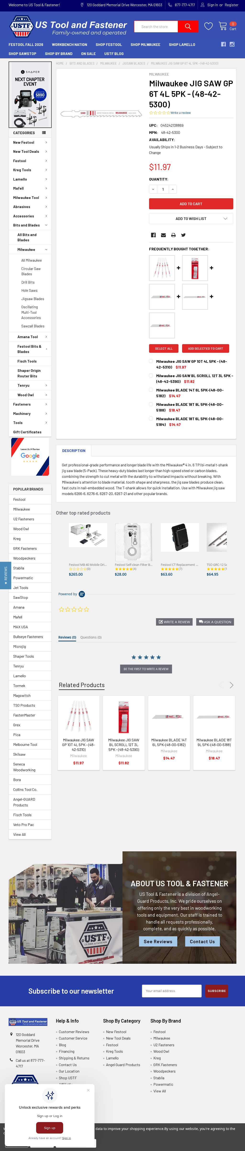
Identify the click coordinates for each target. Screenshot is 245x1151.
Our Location (69, 1071)
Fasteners (22, 404)
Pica (16, 734)
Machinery (22, 413)
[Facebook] (153, 235)
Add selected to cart (205, 348)
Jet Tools (20, 587)
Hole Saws (29, 290)
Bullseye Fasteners (28, 636)
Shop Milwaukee (145, 44)
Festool (19, 161)
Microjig (19, 646)
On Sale (88, 53)
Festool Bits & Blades (29, 349)
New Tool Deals (26, 151)
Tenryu (23, 385)
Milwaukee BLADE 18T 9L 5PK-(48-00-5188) (214, 742)
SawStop (20, 597)
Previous (221, 685)
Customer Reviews (74, 1031)
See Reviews (158, 941)
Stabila (18, 568)
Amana (18, 607)
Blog (62, 1044)
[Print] (173, 235)
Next (230, 685)
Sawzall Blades (33, 326)
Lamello (20, 179)
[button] (30, 95)
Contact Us (202, 941)
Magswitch (22, 695)
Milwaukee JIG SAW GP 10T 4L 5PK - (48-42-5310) (78, 745)
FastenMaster (24, 715)
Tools (17, 422)
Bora (17, 779)
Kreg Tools (22, 170)
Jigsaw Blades (32, 299)
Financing (66, 1051)
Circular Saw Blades (31, 271)
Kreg (17, 538)
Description (73, 450)
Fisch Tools (27, 361)
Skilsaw (19, 754)
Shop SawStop (22, 53)
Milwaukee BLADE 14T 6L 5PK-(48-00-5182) (169, 742)
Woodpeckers (24, 558)
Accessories (23, 216)
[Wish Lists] (211, 26)
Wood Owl (25, 395)
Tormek (19, 685)
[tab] (67, 638)
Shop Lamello (182, 44)
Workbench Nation (69, 44)
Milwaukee (26, 249)
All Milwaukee (31, 260)
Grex (16, 724)
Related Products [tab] (82, 684)
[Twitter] (183, 235)
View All (19, 834)
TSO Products (24, 705)
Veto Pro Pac (23, 824)
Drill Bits (28, 282)
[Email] (163, 235)
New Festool (23, 142)
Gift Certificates (27, 432)
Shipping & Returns (74, 1058)
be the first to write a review (146, 669)
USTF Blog (114, 53)
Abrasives (21, 206)
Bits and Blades (26, 225)
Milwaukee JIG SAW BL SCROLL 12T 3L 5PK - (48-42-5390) (123, 745)
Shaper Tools (23, 656)
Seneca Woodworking (24, 767)
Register (231, 5)
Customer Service (73, 1038)
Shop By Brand (58, 53)
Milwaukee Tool (26, 197)
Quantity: (158, 179)
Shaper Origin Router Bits (29, 373)
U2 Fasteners (23, 519)
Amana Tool (27, 337)
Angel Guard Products (123, 1064)
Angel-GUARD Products (24, 802)
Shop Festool (109, 44)
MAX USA (20, 626)
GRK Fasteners (25, 548)
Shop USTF (68, 1077)
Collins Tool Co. (25, 789)
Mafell (18, 188)
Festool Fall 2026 (26, 44)
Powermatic (23, 577)
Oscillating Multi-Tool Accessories (31, 312)
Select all (164, 348)
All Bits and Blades (27, 237)
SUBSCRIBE (217, 991)
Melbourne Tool (25, 744)
